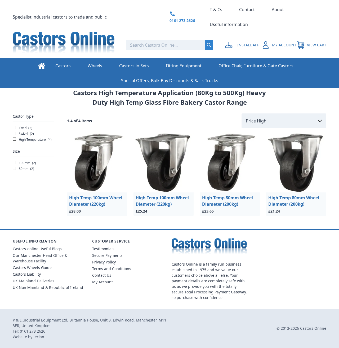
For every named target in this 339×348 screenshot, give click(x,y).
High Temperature (35, 139)
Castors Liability (27, 274)
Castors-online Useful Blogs (37, 248)
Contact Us (101, 275)
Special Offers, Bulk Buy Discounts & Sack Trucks (169, 80)
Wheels (95, 66)
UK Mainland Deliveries (33, 280)
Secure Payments (107, 255)
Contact (247, 9)
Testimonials (103, 248)
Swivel (26, 133)
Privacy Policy (104, 262)
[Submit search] (209, 45)
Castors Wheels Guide (32, 267)
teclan (38, 336)
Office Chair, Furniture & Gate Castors (255, 66)
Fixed (25, 128)
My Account (102, 281)
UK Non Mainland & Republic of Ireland (48, 287)
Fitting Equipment (184, 66)
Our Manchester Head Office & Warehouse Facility (40, 258)
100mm (27, 163)
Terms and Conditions (111, 268)
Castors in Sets (134, 66)
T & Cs (216, 9)
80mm (26, 168)
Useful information (229, 24)
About (278, 9)
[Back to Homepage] (65, 45)
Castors (63, 66)
